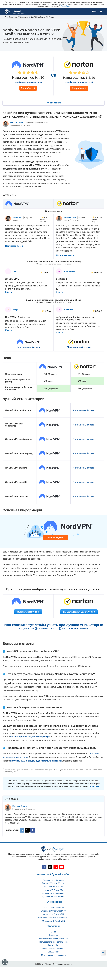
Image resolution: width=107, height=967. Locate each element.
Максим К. (18, 217)
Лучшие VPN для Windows (54, 883)
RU (93, 11)
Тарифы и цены (54, 537)
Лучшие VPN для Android (53, 893)
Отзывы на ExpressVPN (53, 907)
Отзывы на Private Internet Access (53, 917)
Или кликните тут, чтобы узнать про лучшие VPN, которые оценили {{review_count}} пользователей (53, 626)
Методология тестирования (53, 955)
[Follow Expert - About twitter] (27, 830)
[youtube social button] (61, 867)
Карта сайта (53, 945)
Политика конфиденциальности (53, 938)
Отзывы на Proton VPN (53, 914)
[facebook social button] (44, 867)
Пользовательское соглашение (53, 942)
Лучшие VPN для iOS (53, 890)
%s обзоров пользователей (28, 82)
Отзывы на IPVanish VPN (53, 921)
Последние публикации (53, 880)
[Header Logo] (14, 11)
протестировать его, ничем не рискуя (30, 736)
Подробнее (27, 88)
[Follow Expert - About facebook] (32, 830)
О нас (53, 932)
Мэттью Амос (16, 122)
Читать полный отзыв (28, 347)
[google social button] (56, 867)
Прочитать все (13, 246)
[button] (5, 962)
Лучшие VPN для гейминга (54, 896)
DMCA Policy (53, 952)
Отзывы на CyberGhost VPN (53, 911)
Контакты (53, 935)
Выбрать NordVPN (27, 612)
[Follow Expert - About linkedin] (22, 830)
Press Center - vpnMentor (53, 948)
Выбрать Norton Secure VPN (78, 612)
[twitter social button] (50, 867)
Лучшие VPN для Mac (53, 887)
